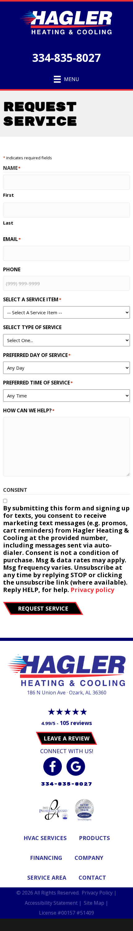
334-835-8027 (66, 57)
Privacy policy (92, 590)
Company (89, 857)
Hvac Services (45, 838)
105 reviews (76, 723)
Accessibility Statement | (53, 902)
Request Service (43, 608)
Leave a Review (66, 738)
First (8, 195)
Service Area (46, 877)
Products (94, 838)
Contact (92, 877)
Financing (46, 857)
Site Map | (96, 902)
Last (8, 223)
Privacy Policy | (99, 892)
